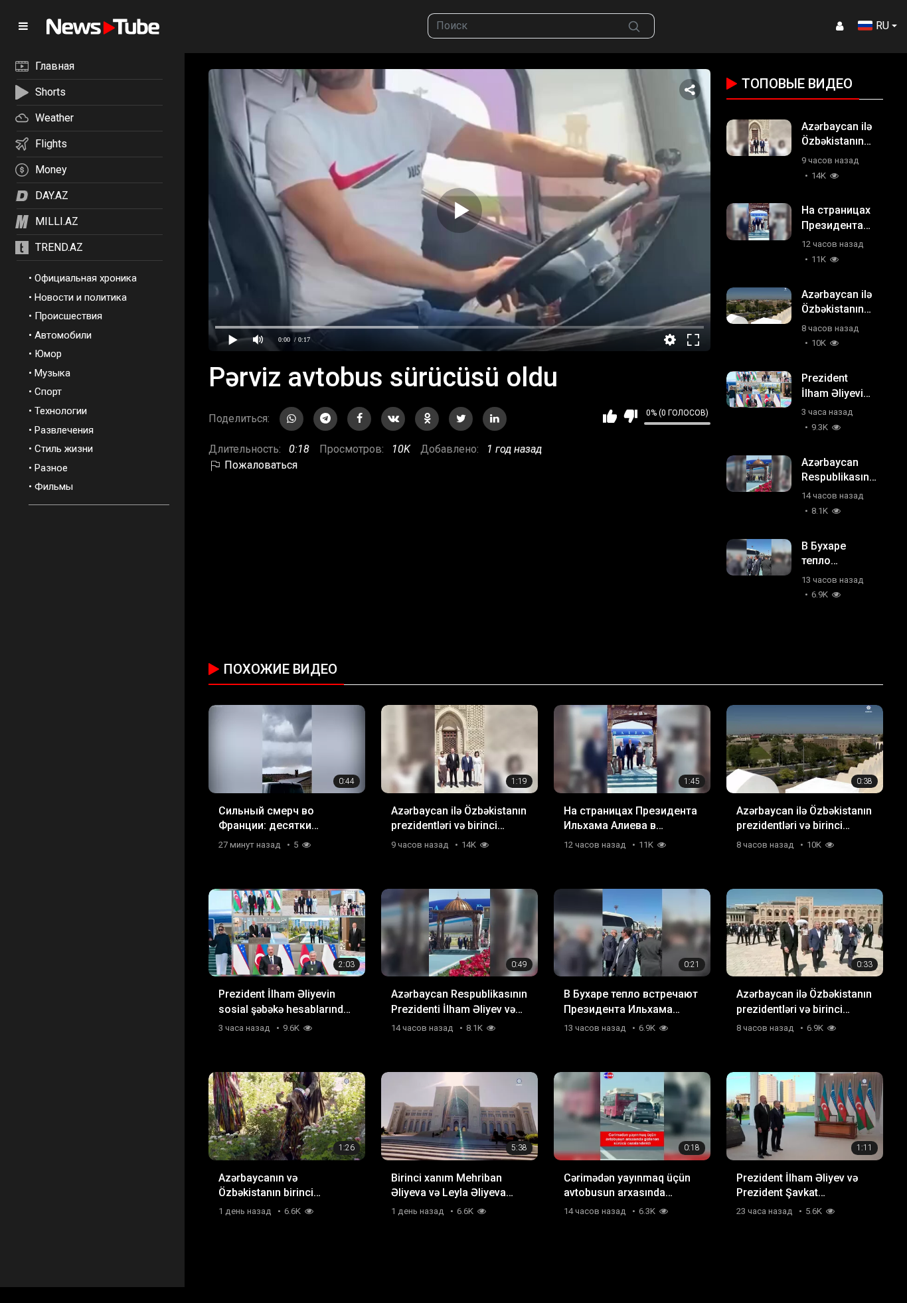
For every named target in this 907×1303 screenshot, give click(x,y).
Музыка (52, 373)
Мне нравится (610, 416)
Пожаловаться (259, 465)
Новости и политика (81, 297)
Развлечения (64, 430)
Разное (51, 468)
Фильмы (54, 487)
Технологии (61, 411)
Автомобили (63, 335)
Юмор (48, 354)
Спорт (48, 392)
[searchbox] (521, 25)
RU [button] (882, 25)
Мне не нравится (630, 416)
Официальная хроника (86, 278)
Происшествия (68, 316)
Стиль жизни (64, 449)
